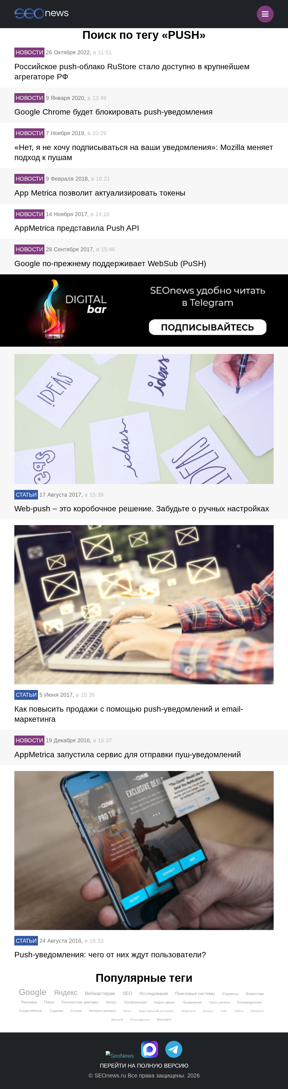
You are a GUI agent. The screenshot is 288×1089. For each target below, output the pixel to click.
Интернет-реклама (102, 1010)
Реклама (29, 1002)
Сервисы (230, 993)
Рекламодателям (249, 1002)
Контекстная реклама (80, 1002)
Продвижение (192, 1002)
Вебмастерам (100, 993)
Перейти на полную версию (144, 1066)
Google (32, 992)
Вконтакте (164, 1019)
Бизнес (208, 1010)
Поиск (49, 1002)
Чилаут (111, 1002)
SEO (127, 993)
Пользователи (140, 1019)
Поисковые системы (195, 993)
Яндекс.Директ (164, 1002)
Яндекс (66, 992)
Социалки (56, 1010)
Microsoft (117, 1019)
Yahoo (127, 1010)
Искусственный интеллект (156, 1010)
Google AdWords (30, 1010)
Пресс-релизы (219, 1002)
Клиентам (255, 993)
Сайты (239, 1010)
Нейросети (188, 1010)
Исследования (154, 993)
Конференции (135, 1002)
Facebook (257, 1010)
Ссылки (76, 1010)
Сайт (223, 1010)
